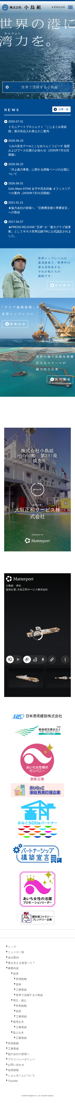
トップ (12, 946)
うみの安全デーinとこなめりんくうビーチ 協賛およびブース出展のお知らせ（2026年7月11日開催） (39, 150)
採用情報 (63, 379)
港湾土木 (18, 1021)
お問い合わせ (16, 1064)
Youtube (13, 1080)
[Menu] (70, 8)
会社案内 (63, 285)
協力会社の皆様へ (19, 1054)
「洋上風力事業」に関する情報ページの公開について (39, 171)
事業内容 (18, 324)
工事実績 (21, 989)
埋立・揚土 (19, 1000)
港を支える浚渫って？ (21, 962)
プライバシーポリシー (21, 1059)
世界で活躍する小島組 (39, 87)
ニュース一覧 (16, 952)
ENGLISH (59, 7)
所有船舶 (21, 979)
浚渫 (15, 973)
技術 (18, 984)
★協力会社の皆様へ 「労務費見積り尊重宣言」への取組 (39, 210)
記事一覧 (64, 109)
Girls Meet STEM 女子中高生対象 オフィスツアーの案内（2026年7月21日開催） (39, 191)
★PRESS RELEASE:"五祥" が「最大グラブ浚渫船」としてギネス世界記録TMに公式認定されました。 (39, 231)
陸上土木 (18, 1032)
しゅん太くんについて (21, 1075)
